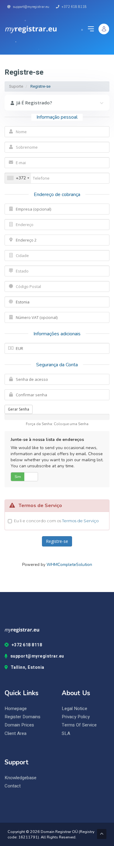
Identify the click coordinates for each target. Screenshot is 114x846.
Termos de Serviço (80, 520)
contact (13, 786)
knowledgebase (20, 778)
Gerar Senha (18, 409)
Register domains (22, 717)
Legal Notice (74, 709)
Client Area (15, 733)
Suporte (16, 86)
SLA (66, 733)
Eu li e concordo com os (56, 520)
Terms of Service (79, 725)
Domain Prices (19, 725)
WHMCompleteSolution (69, 564)
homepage (16, 709)
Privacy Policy (76, 717)
